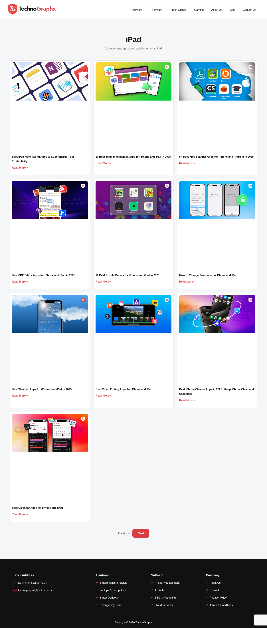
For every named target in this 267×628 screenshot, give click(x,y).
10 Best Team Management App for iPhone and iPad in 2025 (133, 156)
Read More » (20, 167)
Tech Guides (179, 9)
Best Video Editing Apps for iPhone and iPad (124, 389)
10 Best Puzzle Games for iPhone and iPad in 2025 (127, 275)
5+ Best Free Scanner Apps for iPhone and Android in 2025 (216, 156)
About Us (216, 9)
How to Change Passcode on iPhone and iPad (208, 275)
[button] (137, 10)
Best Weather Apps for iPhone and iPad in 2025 (42, 389)
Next (141, 533)
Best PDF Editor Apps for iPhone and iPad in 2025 (43, 275)
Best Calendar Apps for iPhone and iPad (37, 507)
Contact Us (249, 9)
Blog (232, 9)
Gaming (199, 9)
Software (157, 9)
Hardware (136, 9)
